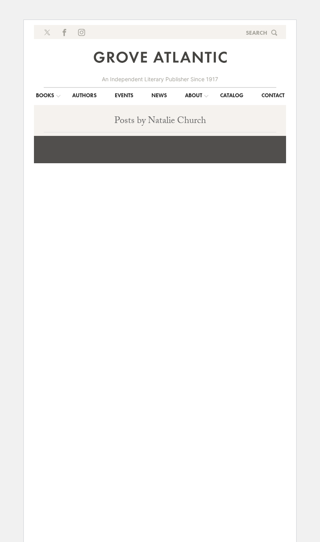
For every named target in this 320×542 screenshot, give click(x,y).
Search (256, 33)
